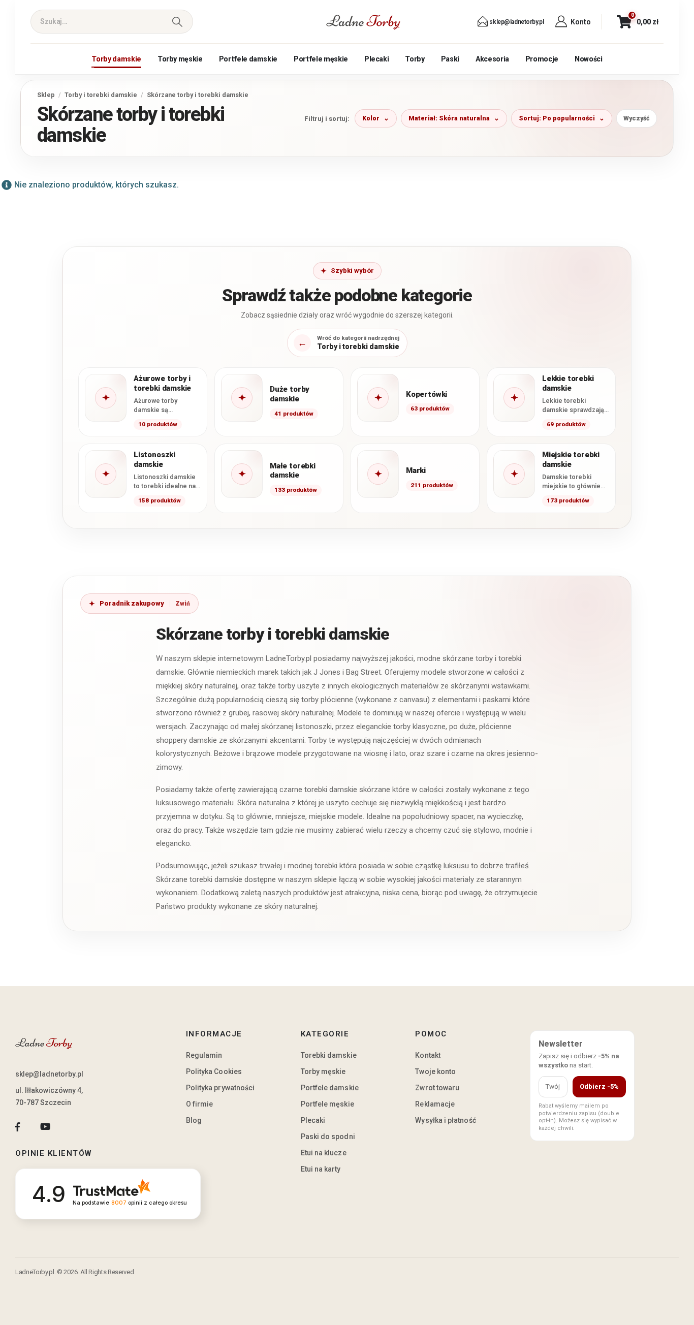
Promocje (541, 59)
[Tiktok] (72, 1126)
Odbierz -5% (599, 1086)
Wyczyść (636, 118)
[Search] (177, 21)
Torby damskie (116, 59)
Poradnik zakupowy (132, 603)
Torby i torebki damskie (101, 95)
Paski (450, 59)
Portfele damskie (248, 59)
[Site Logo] (363, 22)
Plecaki (376, 59)
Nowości (589, 59)
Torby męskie (180, 59)
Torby (414, 59)
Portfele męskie (321, 59)
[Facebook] (17, 1126)
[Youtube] (45, 1126)
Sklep (46, 95)
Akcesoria (492, 59)
